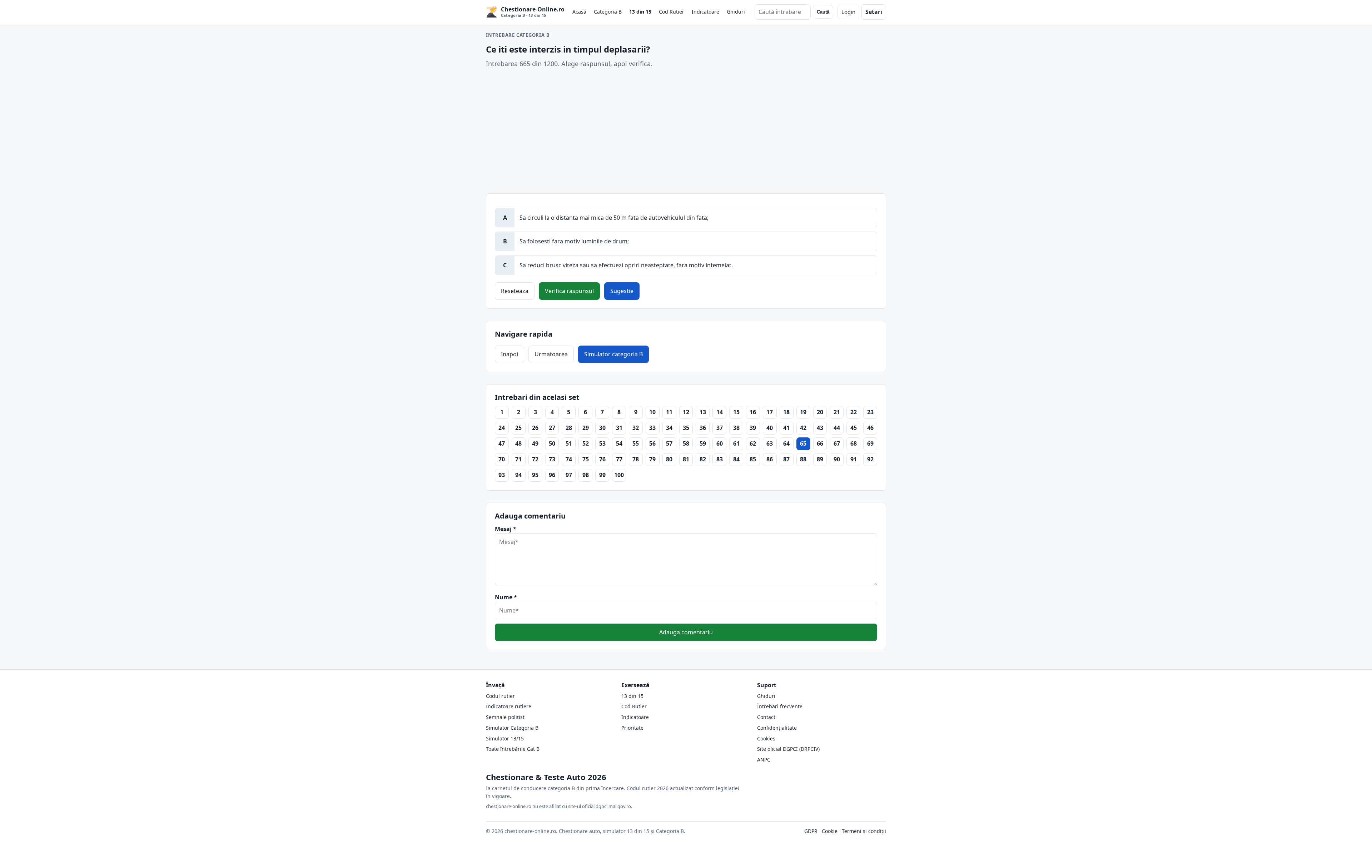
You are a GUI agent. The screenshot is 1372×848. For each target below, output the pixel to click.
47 (501, 443)
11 (669, 412)
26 (535, 428)
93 (501, 475)
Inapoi (509, 354)
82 (703, 459)
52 (585, 443)
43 (820, 428)
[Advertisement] (686, 131)
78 (635, 459)
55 (635, 443)
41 (786, 428)
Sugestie (621, 291)
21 (837, 412)
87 (786, 459)
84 (736, 459)
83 (719, 459)
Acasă (579, 11)
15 (736, 412)
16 (753, 412)
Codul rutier (500, 696)
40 (769, 428)
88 (803, 459)
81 (686, 459)
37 (719, 428)
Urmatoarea (551, 354)
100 (619, 475)
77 (619, 459)
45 (853, 428)
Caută (823, 12)
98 (585, 475)
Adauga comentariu (686, 632)
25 (518, 428)
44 (837, 428)
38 (736, 428)
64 (786, 443)
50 (552, 443)
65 (803, 443)
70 (501, 459)
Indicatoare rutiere (508, 706)
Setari (873, 12)
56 (652, 443)
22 (853, 412)
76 (602, 459)
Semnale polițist (505, 717)
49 (535, 443)
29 (585, 428)
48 (518, 443)
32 (635, 428)
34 (669, 428)
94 (518, 475)
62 (753, 443)
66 (820, 443)
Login (848, 11)
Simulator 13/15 (505, 738)
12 (686, 412)
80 (669, 459)
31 (619, 428)
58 (686, 443)
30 (602, 428)
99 (602, 475)
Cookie (829, 831)
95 (535, 475)
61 (736, 443)
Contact (766, 717)
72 (535, 459)
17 (769, 412)
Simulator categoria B (613, 354)
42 (803, 428)
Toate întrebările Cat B (513, 748)
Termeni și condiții (864, 831)
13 (703, 412)
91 (853, 459)
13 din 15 (640, 11)
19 (803, 412)
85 (753, 459)
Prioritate (632, 727)
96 (552, 475)
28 (569, 428)
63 (769, 443)
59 (703, 443)
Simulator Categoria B (512, 727)
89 (820, 459)
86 (769, 459)
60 (719, 443)
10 (652, 412)
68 (853, 443)
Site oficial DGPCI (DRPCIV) (788, 748)
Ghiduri (736, 11)
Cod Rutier (671, 11)
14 (719, 412)
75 (585, 459)
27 (552, 428)
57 (669, 443)
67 (837, 443)
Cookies (766, 738)
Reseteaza (514, 291)
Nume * (506, 597)
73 (552, 459)
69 (870, 443)
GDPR (810, 831)
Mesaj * (505, 529)
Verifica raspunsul (569, 291)
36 (703, 428)
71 (518, 459)
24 (501, 428)
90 (837, 459)
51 (569, 443)
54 (619, 443)
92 (870, 459)
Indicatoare (705, 11)
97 (569, 475)
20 (820, 412)
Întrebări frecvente (779, 706)
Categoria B (608, 11)
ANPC (763, 759)
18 (786, 412)
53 (602, 443)
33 (652, 428)
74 (569, 459)
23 (870, 412)
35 (686, 428)
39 (753, 428)
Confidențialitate (777, 727)
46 (870, 428)
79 (652, 459)
